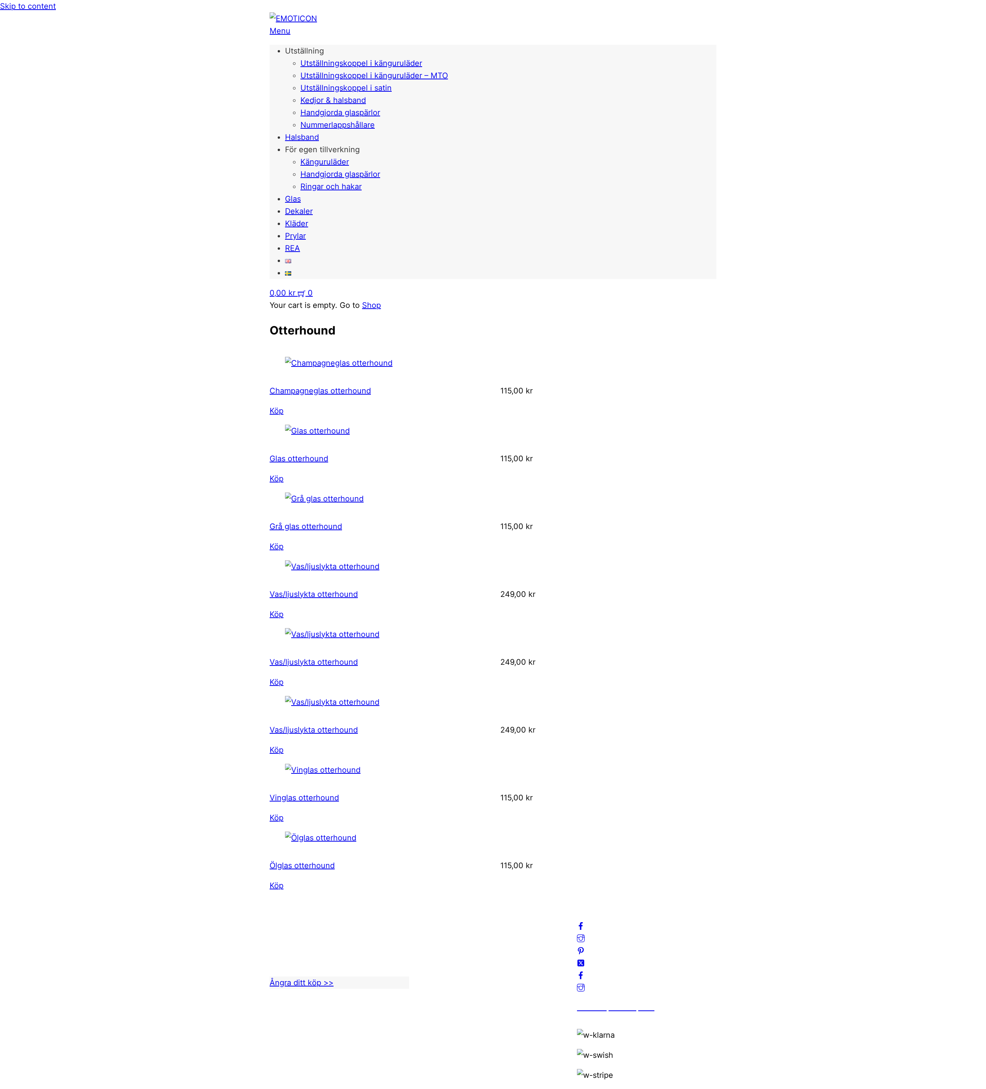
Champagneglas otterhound (320, 390)
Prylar (295, 235)
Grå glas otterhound (306, 526)
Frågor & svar (447, 979)
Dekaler (299, 211)
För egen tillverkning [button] (322, 149)
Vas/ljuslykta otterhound (314, 594)
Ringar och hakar (331, 186)
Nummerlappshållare (337, 124)
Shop (371, 305)
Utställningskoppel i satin (346, 87)
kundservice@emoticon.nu (318, 918)
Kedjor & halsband (333, 100)
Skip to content (28, 6)
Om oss (436, 918)
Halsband (302, 137)
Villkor (434, 955)
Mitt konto (442, 930)
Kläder (296, 223)
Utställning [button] (304, 50)
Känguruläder (324, 161)
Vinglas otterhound (304, 797)
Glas (293, 198)
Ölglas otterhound (302, 865)
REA (292, 248)
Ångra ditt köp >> (302, 982)
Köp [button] (276, 410)
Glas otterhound (299, 458)
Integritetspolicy (452, 942)
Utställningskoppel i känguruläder (361, 63)
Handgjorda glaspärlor (340, 112)
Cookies (438, 967)
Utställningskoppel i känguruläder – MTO (374, 75)
